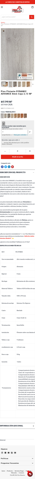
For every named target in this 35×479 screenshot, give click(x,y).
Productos (10, 471)
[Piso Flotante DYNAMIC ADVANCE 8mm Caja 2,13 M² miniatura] (4, 84)
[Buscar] (31, 17)
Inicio (3, 22)
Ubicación (14, 473)
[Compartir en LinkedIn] (9, 166)
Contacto (21, 473)
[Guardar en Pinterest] (12, 166)
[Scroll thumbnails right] (32, 84)
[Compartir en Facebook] (2, 166)
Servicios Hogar (19, 471)
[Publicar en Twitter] (5, 166)
